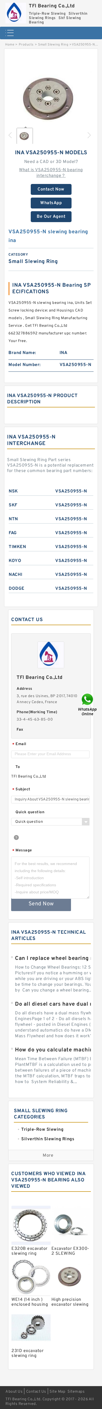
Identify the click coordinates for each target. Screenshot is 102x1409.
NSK (13, 491)
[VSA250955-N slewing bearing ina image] (51, 98)
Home (9, 45)
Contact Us (36, 1391)
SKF (13, 505)
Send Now (41, 904)
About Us (14, 1391)
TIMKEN (17, 547)
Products (26, 45)
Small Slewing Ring (53, 45)
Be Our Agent (51, 216)
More (48, 1155)
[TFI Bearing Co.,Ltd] (15, 11)
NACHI (16, 574)
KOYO (15, 561)
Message (22, 850)
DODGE (16, 588)
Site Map (57, 1391)
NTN (13, 519)
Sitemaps (76, 1391)
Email (19, 744)
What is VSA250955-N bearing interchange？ (51, 173)
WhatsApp (51, 203)
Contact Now (51, 189)
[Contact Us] (88, 705)
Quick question (30, 812)
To (18, 767)
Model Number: (24, 365)
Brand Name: (22, 353)
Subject (21, 789)
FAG (13, 533)
